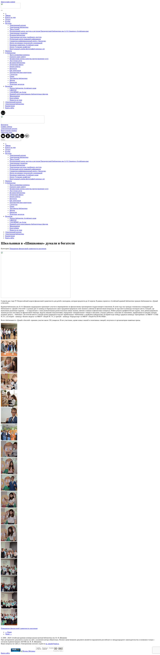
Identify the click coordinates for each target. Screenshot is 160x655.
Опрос (12, 76)
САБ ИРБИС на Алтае (18, 92)
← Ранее (8, 632)
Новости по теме (16, 100)
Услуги (7, 19)
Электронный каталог (18, 25)
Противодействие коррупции (20, 72)
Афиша (8, 15)
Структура (13, 74)
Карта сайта (9, 108)
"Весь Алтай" (15, 29)
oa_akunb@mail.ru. (52, 644)
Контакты (13, 68)
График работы (6, 127)
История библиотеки (17, 63)
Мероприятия (15, 96)
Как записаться (15, 70)
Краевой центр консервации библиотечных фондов (29, 94)
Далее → (8, 634)
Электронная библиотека (19, 27)
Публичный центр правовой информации (25, 39)
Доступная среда (16, 61)
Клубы (7, 21)
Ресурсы (8, 23)
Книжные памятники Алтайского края (24, 45)
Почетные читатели (17, 84)
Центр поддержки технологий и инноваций (26, 43)
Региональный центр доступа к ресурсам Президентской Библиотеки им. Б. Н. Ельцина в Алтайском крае (49, 31)
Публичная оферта (16, 65)
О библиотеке (10, 53)
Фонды (12, 80)
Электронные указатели (18, 33)
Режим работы (15, 66)
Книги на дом (10, 17)
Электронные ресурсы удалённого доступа (25, 37)
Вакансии (13, 82)
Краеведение (10, 106)
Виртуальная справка (9, 130)
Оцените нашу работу (18, 57)
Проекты (8, 51)
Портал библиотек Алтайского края (23, 88)
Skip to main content (8, 2)
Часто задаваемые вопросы (20, 55)
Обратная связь (6, 132)
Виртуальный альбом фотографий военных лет (27, 49)
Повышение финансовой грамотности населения (27, 249)
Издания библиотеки (17, 35)
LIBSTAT (13, 90)
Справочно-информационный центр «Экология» (28, 41)
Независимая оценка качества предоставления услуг (29, 59)
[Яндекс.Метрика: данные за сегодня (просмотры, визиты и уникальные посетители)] (28, 651)
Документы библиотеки (18, 78)
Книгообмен (14, 98)
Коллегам (8, 86)
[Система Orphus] (49, 651)
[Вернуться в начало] (10, 8)
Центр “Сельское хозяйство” (20, 47)
